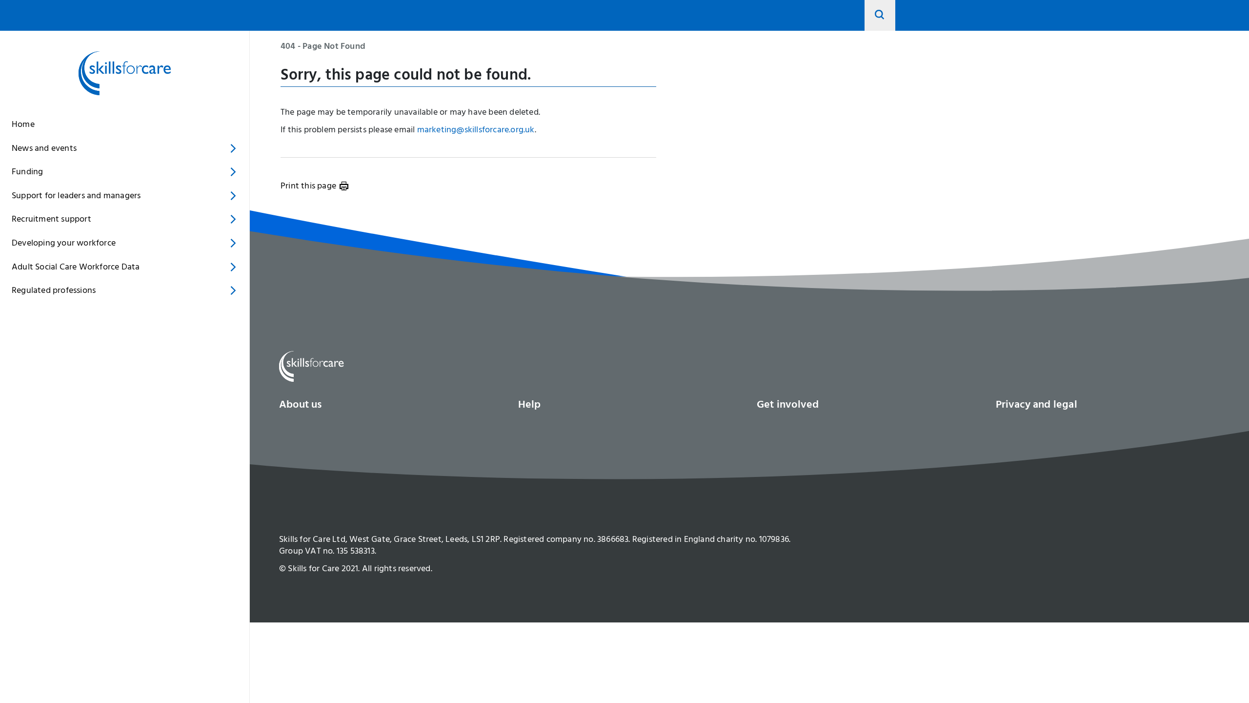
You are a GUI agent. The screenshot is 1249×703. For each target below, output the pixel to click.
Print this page (308, 187)
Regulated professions (54, 291)
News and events (44, 149)
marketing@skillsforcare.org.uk (476, 131)
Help (529, 405)
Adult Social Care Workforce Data (76, 268)
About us (300, 405)
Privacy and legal (1036, 405)
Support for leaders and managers (76, 196)
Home (23, 125)
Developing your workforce (64, 244)
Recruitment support (51, 220)
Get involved (788, 405)
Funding (27, 173)
